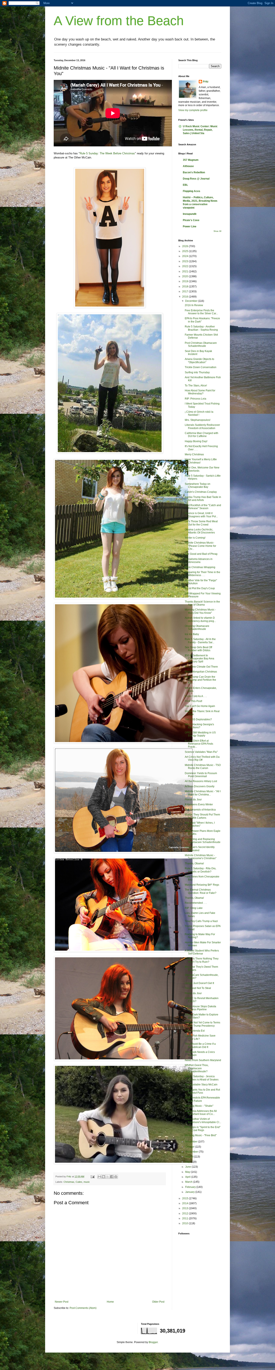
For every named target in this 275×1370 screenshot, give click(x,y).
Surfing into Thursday (197, 372)
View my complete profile (193, 110)
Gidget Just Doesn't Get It (199, 983)
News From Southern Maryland (203, 1060)
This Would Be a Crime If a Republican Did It (200, 1045)
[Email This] (99, 1177)
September (192, 1151)
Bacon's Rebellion (194, 172)
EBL (185, 184)
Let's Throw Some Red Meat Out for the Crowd (201, 523)
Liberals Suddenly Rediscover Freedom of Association (202, 426)
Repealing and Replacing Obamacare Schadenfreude (202, 841)
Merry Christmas (194, 454)
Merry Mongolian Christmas (201, 671)
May (188, 1171)
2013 (185, 1208)
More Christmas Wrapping (200, 567)
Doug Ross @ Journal (196, 178)
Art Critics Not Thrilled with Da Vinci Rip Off (202, 758)
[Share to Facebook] (112, 1177)
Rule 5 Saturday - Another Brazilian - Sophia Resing (201, 328)
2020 (185, 276)
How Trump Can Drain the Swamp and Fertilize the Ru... (200, 680)
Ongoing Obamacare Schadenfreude (197, 628)
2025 (185, 251)
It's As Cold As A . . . (196, 696)
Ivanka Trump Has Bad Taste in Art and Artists (203, 499)
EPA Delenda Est (195, 1030)
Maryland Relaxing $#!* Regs (202, 884)
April (188, 1176)
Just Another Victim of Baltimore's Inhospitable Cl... (203, 1120)
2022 (185, 266)
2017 (185, 291)
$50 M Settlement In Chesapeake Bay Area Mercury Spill (199, 658)
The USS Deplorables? (198, 719)
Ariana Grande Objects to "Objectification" (199, 361)
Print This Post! (193, 701)
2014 (185, 1203)
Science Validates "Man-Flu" (201, 751)
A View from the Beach (119, 21)
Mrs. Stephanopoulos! (197, 420)
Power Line (189, 226)
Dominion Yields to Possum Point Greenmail (201, 775)
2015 (185, 1198)
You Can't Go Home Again (200, 706)
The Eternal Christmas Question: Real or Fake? (200, 891)
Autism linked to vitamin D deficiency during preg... (200, 619)
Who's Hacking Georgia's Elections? (199, 726)
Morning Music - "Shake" (199, 1105)
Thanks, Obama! (194, 863)
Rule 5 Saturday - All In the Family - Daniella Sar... (200, 641)
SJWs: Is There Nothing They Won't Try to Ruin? (201, 960)
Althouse (188, 166)
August (189, 1156)
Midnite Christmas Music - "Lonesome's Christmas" (200, 857)
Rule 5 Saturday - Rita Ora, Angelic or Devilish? (200, 870)
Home (110, 1301)
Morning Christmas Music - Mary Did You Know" (200, 611)
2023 (185, 261)
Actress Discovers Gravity (199, 786)
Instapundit (189, 213)
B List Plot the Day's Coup (200, 588)
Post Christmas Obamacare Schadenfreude (201, 344)
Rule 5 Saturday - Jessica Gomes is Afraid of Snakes (201, 1078)
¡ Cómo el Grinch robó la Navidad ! (199, 413)
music (87, 1182)
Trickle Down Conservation (200, 367)
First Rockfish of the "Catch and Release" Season (203, 507)
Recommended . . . (196, 902)
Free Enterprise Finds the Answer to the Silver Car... (201, 312)
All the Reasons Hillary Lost (201, 781)
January (190, 1191)
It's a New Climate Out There (201, 666)
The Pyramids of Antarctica (200, 809)
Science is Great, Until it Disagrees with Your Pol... (201, 515)
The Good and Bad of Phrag (201, 553)
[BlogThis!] (103, 1177)
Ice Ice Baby (192, 634)
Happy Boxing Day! (196, 441)
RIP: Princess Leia (195, 398)
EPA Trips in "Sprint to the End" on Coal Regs (202, 1129)
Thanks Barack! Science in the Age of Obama (202, 603)
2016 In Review (194, 305)
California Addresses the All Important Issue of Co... (201, 1113)
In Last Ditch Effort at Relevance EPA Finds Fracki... (199, 744)
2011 (185, 1218)
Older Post (158, 1301)
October (190, 1146)
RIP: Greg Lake (194, 908)
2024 (185, 256)
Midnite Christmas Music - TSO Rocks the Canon (203, 767)
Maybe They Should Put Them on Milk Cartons (202, 816)
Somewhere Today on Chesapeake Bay (197, 485)
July (188, 1161)
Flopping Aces (191, 191)
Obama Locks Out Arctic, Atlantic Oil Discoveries (200, 531)
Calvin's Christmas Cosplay (201, 491)
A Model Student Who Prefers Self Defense (202, 952)
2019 (185, 281)
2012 (185, 1213)
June (188, 1166)
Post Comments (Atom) (83, 1308)
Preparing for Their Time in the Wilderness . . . (202, 574)
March (189, 1181)
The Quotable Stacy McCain (201, 1084)
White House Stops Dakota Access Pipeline (200, 1008)
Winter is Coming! (195, 537)
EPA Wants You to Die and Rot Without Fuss (202, 1091)
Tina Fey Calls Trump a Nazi (201, 921)
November (191, 1141)
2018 (185, 286)
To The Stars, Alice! (196, 385)
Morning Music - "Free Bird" (201, 1135)
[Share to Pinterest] (116, 1177)
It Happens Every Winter (199, 804)
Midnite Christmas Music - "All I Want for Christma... (203, 793)
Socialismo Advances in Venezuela (198, 561)
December (191, 300)
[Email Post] (92, 1176)
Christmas (69, 1182)
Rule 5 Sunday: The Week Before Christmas (107, 153)
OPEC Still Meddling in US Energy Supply (200, 734)
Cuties (79, 1182)
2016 (185, 296)
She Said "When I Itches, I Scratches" (200, 824)
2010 (185, 1223)
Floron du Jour (193, 799)
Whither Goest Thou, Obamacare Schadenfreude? (197, 1068)
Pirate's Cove (191, 220)
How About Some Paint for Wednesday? (200, 392)
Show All (217, 231)
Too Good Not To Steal (198, 988)
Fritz (205, 81)
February (190, 1187)
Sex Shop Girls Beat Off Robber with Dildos (198, 649)
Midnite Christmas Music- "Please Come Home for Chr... (200, 545)
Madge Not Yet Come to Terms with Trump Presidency (202, 1024)
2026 (185, 246)
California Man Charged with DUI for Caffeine (201, 435)
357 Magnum (191, 159)
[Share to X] (107, 1177)
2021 (185, 271)
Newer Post (61, 1301)
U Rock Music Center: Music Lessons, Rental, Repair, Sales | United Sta (200, 130)
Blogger (153, 1342)
